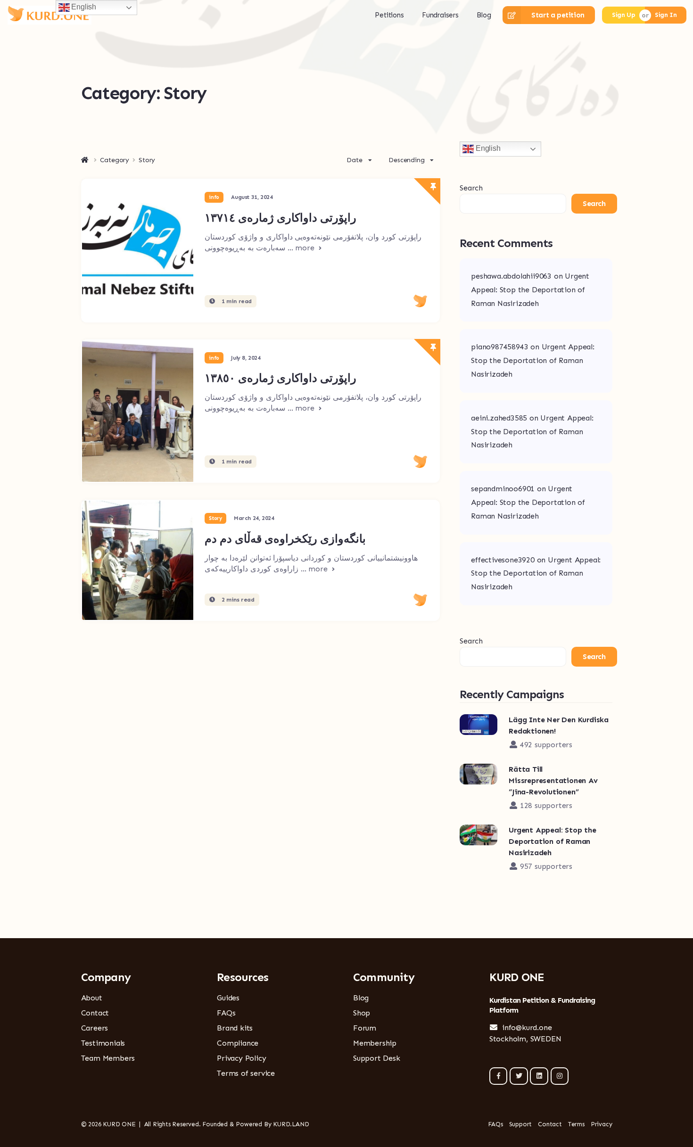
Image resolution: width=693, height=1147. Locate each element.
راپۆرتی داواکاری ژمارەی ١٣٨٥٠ (280, 378)
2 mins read (237, 599)
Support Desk (376, 1058)
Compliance (237, 1043)
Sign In (665, 15)
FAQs (226, 1012)
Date (354, 160)
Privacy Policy (241, 1058)
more (305, 247)
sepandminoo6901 (503, 488)
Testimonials (103, 1043)
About (91, 997)
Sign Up (623, 15)
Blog (484, 15)
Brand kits (235, 1027)
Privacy (601, 1124)
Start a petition (558, 15)
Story (215, 518)
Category (114, 160)
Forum (364, 1027)
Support (520, 1124)
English (487, 148)
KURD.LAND (291, 1124)
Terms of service (246, 1073)
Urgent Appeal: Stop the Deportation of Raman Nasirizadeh (530, 290)
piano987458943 (499, 346)
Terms (576, 1124)
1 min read (236, 301)
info (214, 197)
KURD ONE (119, 1124)
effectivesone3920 (503, 559)
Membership (374, 1043)
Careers (94, 1027)
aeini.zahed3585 (499, 417)
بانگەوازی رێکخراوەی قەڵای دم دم (285, 538)
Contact (95, 1012)
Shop (361, 1012)
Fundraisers (440, 15)
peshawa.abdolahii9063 (511, 276)
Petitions (389, 15)
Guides (228, 997)
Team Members (108, 1058)
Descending (406, 160)
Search (471, 187)
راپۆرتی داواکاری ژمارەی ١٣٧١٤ (280, 217)
